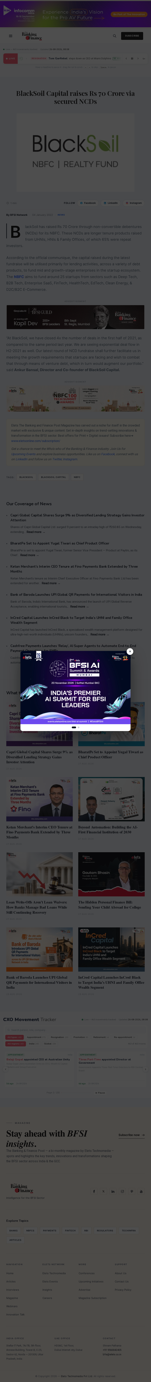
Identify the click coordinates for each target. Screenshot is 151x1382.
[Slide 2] (78, 727)
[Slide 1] (74, 727)
